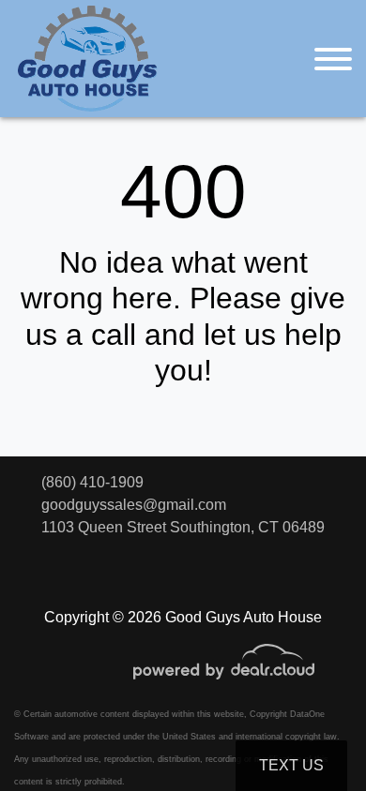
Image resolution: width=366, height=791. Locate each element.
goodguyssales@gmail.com (133, 505)
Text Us (291, 765)
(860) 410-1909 (92, 482)
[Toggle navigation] (333, 58)
